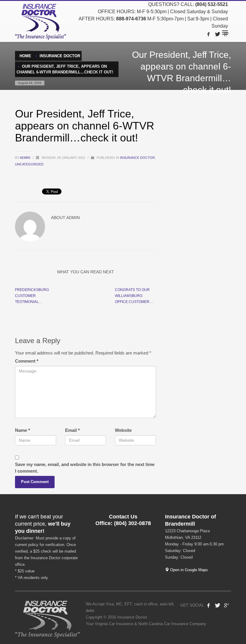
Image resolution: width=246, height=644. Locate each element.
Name (22, 430)
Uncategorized (29, 164)
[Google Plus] (226, 34)
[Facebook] (208, 34)
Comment (26, 361)
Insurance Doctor (137, 157)
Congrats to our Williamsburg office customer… (134, 296)
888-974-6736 (131, 18)
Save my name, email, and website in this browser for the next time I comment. (84, 467)
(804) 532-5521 (211, 4)
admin (25, 157)
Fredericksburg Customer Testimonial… (32, 296)
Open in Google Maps (188, 570)
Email (72, 430)
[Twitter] (217, 34)
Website (123, 430)
